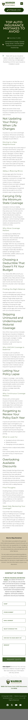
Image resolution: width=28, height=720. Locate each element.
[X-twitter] (12, 705)
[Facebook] (8, 705)
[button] (21, 3)
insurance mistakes (17, 45)
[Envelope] (20, 705)
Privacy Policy (18, 698)
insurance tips (15, 47)
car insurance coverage (11, 41)
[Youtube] (16, 705)
